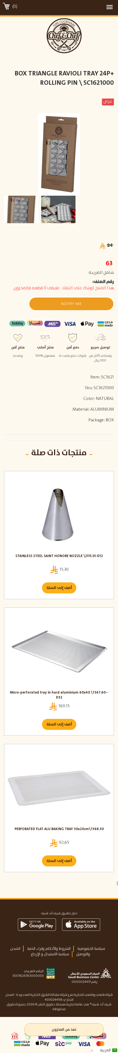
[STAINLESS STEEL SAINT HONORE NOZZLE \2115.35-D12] (59, 514)
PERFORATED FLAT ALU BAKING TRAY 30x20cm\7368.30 (59, 829)
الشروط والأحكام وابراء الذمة (49, 949)
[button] (71, 304)
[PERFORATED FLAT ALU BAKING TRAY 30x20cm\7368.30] (59, 787)
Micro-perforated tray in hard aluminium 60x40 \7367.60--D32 (59, 695)
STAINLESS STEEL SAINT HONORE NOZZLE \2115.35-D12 (59, 556)
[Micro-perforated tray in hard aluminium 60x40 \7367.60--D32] (59, 650)
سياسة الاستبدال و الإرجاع (50, 954)
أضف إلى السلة (59, 588)
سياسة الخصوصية (91, 949)
